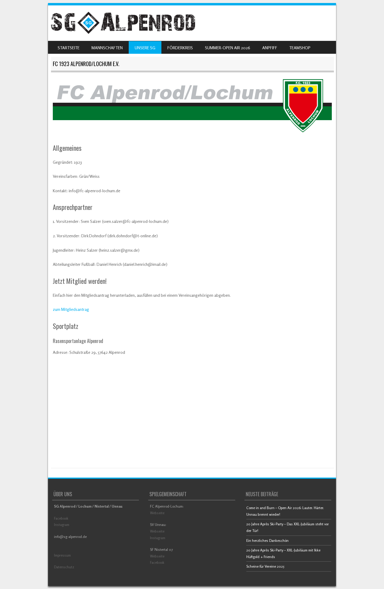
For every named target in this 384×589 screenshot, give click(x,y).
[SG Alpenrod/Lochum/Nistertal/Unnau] (123, 32)
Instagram (61, 524)
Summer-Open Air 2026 (227, 47)
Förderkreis (180, 47)
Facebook (61, 518)
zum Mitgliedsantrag (71, 309)
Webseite (157, 513)
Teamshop (299, 47)
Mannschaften (107, 47)
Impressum (62, 555)
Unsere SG (145, 47)
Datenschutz (64, 567)
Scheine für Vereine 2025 (265, 566)
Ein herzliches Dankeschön (267, 540)
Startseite (69, 47)
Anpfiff (269, 47)
